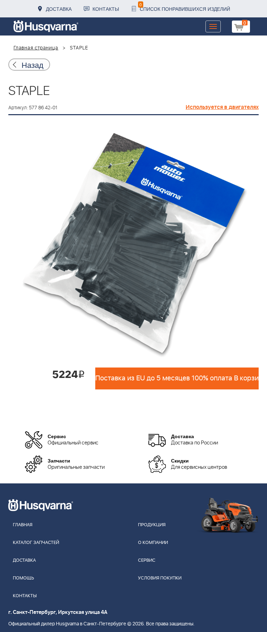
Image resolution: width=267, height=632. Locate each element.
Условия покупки (159, 578)
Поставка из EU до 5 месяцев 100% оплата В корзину (177, 378)
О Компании (153, 542)
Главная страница (36, 48)
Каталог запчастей (36, 542)
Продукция (151, 525)
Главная (22, 525)
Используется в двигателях (222, 107)
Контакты (105, 8)
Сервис (146, 560)
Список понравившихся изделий (184, 6)
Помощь (23, 578)
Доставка (59, 8)
